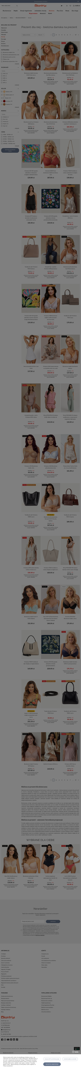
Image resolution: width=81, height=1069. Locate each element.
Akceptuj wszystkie (52, 1064)
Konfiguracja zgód (70, 1059)
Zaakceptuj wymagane (52, 1059)
